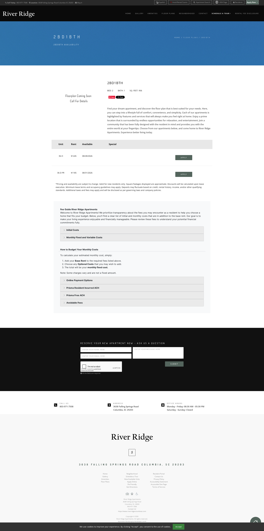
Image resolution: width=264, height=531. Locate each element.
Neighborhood (187, 13)
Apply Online (132, 482)
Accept (178, 526)
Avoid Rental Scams (179, 2)
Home (128, 13)
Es (161, 2)
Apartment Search (203, 2)
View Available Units (132, 479)
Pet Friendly (132, 484)
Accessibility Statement (159, 482)
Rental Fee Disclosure (247, 13)
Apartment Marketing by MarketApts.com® (132, 521)
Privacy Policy (159, 479)
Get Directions (132, 487)
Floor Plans (168, 13)
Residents (239, 2)
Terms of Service (158, 487)
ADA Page (223, 2)
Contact (203, 13)
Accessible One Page (159, 484)
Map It (79, 3)
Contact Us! (132, 509)
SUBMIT (174, 364)
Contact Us (159, 476)
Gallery (139, 13)
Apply (184, 157)
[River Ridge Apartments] (132, 436)
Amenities (153, 13)
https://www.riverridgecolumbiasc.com (132, 511)
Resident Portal (159, 474)
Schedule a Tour (132, 476)
